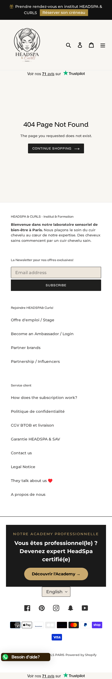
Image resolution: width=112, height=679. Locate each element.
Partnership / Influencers (35, 361)
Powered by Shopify (81, 655)
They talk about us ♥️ (31, 480)
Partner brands (26, 347)
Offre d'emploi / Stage (32, 320)
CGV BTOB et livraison (32, 425)
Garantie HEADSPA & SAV (35, 439)
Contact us (21, 452)
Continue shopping (51, 148)
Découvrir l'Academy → (56, 573)
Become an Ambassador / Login (42, 333)
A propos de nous (28, 494)
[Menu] (102, 44)
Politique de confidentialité (38, 411)
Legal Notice (23, 466)
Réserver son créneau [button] (63, 12)
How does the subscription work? (44, 397)
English (54, 591)
